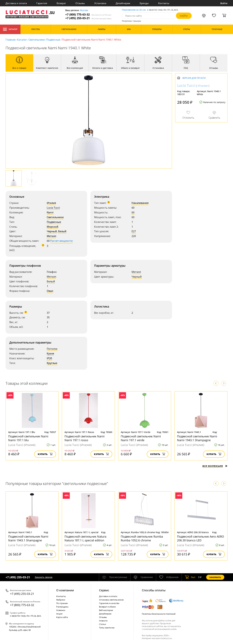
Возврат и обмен (107, 606)
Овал (50, 291)
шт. (193, 577)
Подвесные (53, 39)
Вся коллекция (212, 466)
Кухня (50, 353)
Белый (62, 231)
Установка (100, 3)
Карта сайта (62, 617)
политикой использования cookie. (160, 629)
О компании (65, 590)
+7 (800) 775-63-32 (88, 14)
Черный (52, 231)
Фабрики (60, 599)
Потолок (52, 349)
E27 (134, 231)
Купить (43, 454)
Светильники (37, 39)
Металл (51, 236)
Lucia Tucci (53, 207)
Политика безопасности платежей (158, 613)
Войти (223, 3)
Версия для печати (194, 78)
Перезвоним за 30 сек (134, 10)
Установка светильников (111, 599)
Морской (52, 226)
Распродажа (62, 606)
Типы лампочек (107, 627)
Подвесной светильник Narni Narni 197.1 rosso (85, 438)
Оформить (215, 577)
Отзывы (80, 3)
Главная (11, 39)
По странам (62, 603)
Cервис (104, 590)
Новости (103, 620)
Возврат (61, 3)
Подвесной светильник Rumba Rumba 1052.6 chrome (142, 538)
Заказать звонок (43, 577)
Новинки (60, 610)
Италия (51, 203)
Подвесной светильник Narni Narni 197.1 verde (141, 438)
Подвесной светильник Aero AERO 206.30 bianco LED (200, 538)
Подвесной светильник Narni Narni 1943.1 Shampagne (197, 438)
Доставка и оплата (16, 3)
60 (133, 212)
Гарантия (41, 3)
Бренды (144, 3)
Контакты (163, 3)
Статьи (102, 624)
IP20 (49, 358)
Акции (59, 613)
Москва (84, 10)
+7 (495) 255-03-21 (88, 18)
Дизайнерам (123, 3)
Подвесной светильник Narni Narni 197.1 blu (28, 438)
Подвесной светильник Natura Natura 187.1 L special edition (85, 538)
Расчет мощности (61, 241)
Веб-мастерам (106, 610)
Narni (50, 212)
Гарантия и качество (109, 603)
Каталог (13, 29)
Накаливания (140, 203)
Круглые (52, 363)
